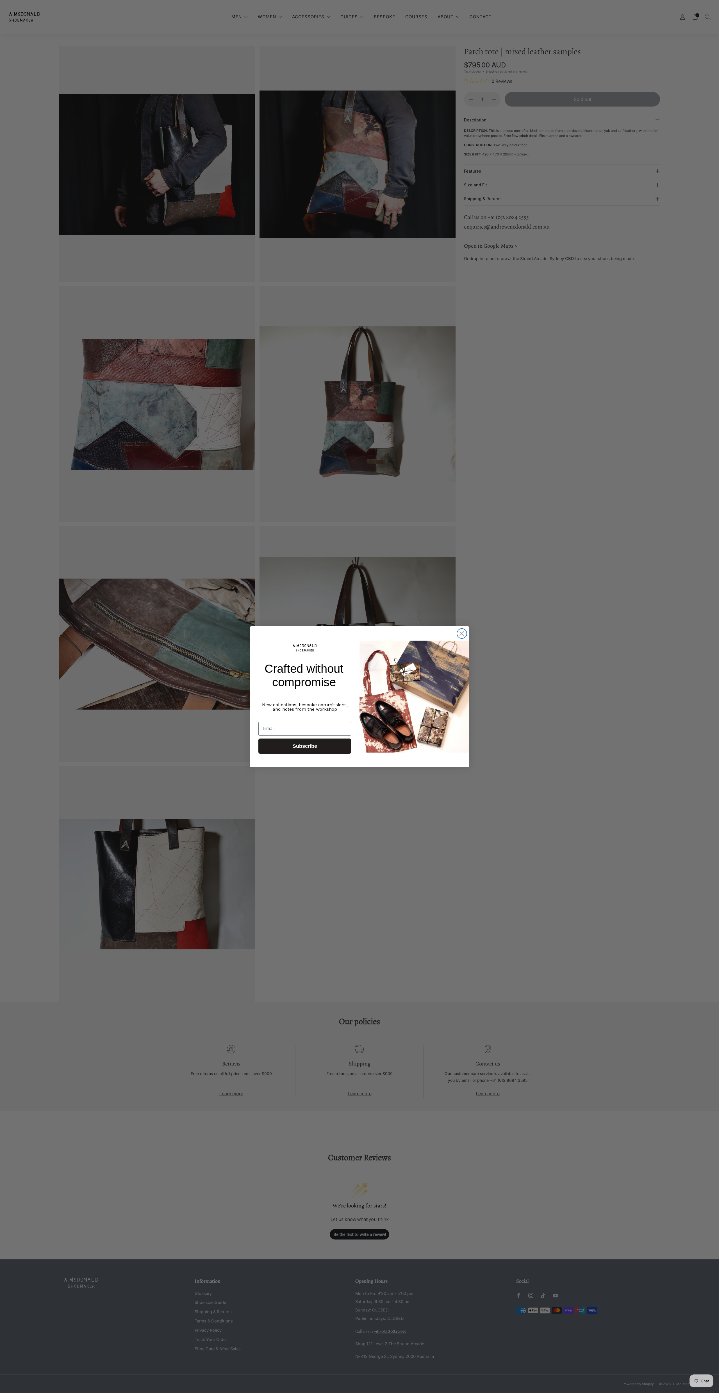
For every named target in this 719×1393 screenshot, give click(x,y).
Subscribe (305, 746)
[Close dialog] (462, 633)
